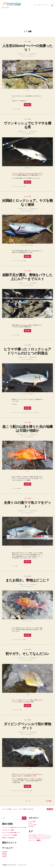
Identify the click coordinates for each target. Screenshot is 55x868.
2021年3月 (4, 856)
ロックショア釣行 (27, 41)
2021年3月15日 (34, 53)
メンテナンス (37, 838)
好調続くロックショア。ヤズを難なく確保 (27, 202)
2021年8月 (4, 853)
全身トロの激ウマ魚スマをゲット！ (27, 504)
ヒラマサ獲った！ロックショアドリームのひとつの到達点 (27, 351)
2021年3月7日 (34, 434)
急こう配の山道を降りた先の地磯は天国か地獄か (27, 428)
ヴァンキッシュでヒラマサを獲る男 (27, 125)
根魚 (20, 488)
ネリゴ (22, 790)
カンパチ (19, 790)
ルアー (47, 838)
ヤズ (23, 260)
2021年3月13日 (34, 131)
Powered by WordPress (22, 864)
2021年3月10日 (34, 208)
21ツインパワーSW (32, 834)
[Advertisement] (27, 22)
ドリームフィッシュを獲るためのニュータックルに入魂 (14, 827)
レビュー (49, 838)
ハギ (19, 709)
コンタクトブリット (17, 412)
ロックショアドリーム (11, 864)
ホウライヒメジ (20, 639)
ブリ (14, 260)
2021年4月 (4, 854)
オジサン (15, 639)
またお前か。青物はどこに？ (27, 580)
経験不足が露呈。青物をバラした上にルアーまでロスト (27, 277)
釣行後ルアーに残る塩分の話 (8, 837)
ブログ (39, 4)
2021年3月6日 (34, 732)
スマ (14, 566)
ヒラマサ (21, 186)
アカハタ (15, 488)
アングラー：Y (25, 53)
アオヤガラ (15, 109)
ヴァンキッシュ (16, 186)
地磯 (19, 109)
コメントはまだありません (28, 133)
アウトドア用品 (22, 809)
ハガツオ (30, 837)
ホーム (35, 4)
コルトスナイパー (39, 836)
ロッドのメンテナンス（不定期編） (9, 835)
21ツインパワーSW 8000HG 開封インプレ (11, 832)
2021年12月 (4, 851)
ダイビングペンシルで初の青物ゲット (27, 726)
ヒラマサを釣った (23, 325)
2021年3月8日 (34, 357)
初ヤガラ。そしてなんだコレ (27, 654)
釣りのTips (30, 809)
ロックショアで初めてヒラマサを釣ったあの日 (24, 173)
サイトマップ (45, 4)
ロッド (30, 840)
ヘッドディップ (18, 260)
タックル (15, 809)
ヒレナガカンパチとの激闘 (8, 830)
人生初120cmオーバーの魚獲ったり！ (27, 48)
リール (44, 838)
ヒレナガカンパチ (39, 837)
